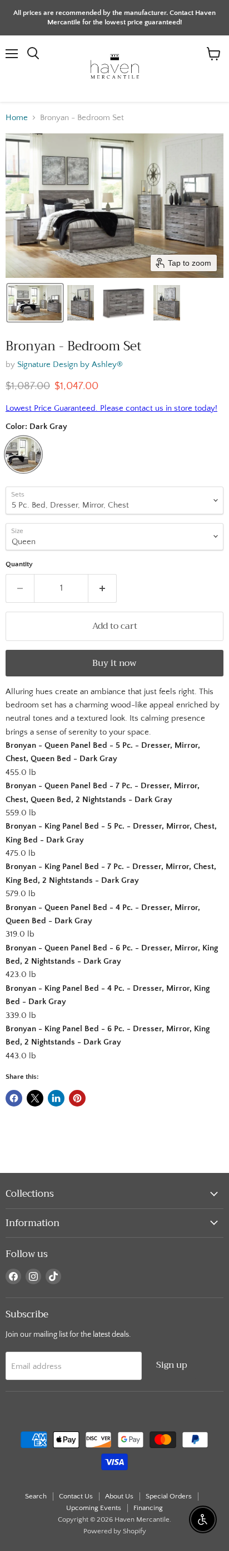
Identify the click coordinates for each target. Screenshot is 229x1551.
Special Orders (169, 1496)
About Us (119, 1496)
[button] (35, 303)
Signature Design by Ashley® (70, 364)
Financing (148, 1508)
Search (36, 1496)
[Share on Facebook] (14, 1098)
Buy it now (114, 662)
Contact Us (76, 1496)
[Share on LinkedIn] (56, 1098)
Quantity (19, 564)
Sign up (171, 1364)
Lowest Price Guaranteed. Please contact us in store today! (111, 408)
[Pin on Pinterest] (77, 1098)
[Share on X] (35, 1098)
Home (17, 117)
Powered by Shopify (114, 1531)
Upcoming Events (93, 1508)
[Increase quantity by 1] (102, 588)
